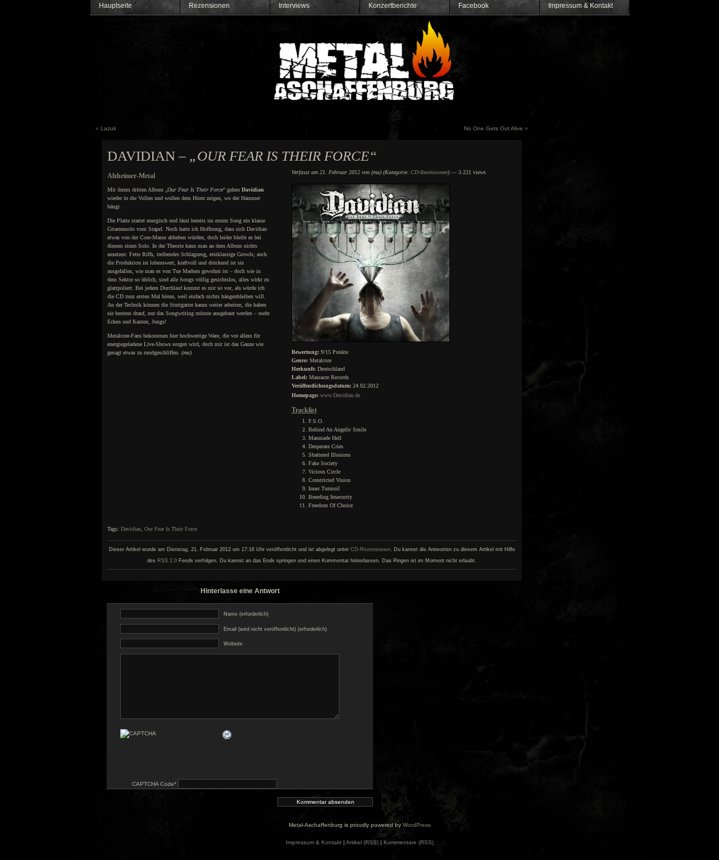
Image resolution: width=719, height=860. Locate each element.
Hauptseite (115, 6)
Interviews (294, 6)
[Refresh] (227, 734)
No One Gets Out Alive (493, 128)
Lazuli (108, 128)
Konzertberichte (392, 6)
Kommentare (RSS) (409, 842)
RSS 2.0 (167, 560)
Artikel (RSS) (362, 842)
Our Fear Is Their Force (170, 529)
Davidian (131, 529)
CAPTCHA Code (153, 784)
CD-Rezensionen (429, 172)
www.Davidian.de (340, 395)
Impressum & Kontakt (580, 6)
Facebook (473, 6)
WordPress (417, 825)
